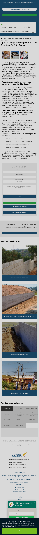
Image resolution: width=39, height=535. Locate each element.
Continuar (19, 531)
